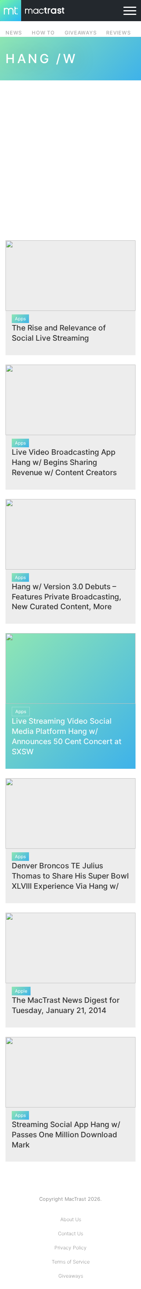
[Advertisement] (70, 155)
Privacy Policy (70, 1248)
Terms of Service (71, 1262)
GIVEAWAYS (81, 33)
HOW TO (43, 33)
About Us (70, 1219)
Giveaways (70, 1276)
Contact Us (70, 1233)
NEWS (13, 33)
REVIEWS (118, 33)
